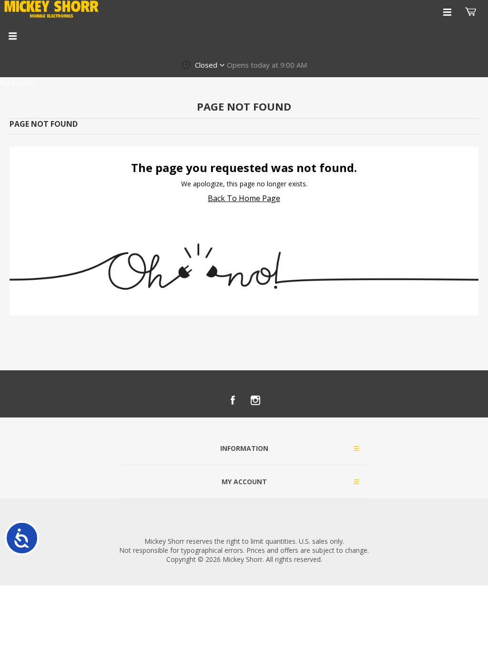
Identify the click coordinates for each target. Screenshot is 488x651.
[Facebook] (232, 400)
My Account (18, 82)
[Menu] (12, 36)
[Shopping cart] (471, 12)
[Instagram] (255, 400)
